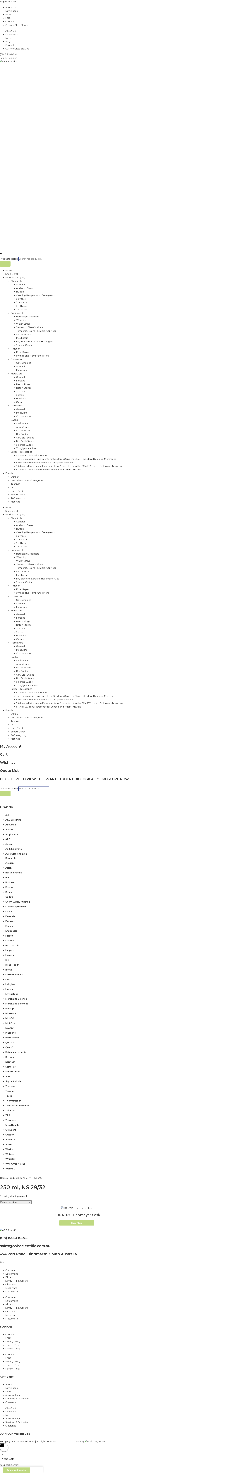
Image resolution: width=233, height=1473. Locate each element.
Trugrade (10, 1120)
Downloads (11, 11)
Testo (8, 1096)
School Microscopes (21, 452)
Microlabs (10, 1013)
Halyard (9, 950)
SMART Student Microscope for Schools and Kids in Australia (48, 469)
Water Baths (23, 324)
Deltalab (10, 916)
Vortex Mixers (23, 334)
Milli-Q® (9, 1018)
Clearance (10, 1402)
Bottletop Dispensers (27, 316)
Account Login (13, 1395)
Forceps (20, 380)
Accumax (10, 824)
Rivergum (10, 1057)
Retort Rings (23, 384)
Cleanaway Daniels (15, 906)
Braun (8, 892)
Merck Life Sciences (16, 1003)
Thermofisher (13, 1100)
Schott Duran (18, 494)
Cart (4, 754)
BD (7, 877)
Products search (9, 259)
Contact (9, 21)
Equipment (17, 313)
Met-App (15, 501)
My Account (10, 746)
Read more (76, 1223)
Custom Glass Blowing (17, 25)
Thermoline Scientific (17, 1105)
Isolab (8, 969)
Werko (9, 1149)
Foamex (9, 940)
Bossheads (22, 398)
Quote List (9, 770)
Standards (21, 302)
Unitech (9, 1134)
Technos (15, 484)
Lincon (9, 989)
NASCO (9, 1028)
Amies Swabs (23, 427)
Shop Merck (11, 274)
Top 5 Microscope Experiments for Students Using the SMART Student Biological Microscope (66, 459)
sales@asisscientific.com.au (25, 1246)
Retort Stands (23, 388)
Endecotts (11, 931)
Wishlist (7, 762)
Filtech (9, 936)
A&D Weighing (18, 498)
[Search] (5, 264)
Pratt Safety (12, 1037)
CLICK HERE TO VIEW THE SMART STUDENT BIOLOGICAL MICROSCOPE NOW (64, 779)
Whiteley (10, 1159)
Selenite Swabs (24, 445)
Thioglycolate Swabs (27, 448)
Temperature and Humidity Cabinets (36, 331)
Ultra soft (10, 1130)
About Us (10, 7)
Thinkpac (10, 1110)
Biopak (9, 887)
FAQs (8, 18)
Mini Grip (10, 1023)
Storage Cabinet (25, 345)
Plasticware (17, 405)
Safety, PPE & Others (16, 1281)
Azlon (8, 868)
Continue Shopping (16, 1470)
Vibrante (10, 1139)
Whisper (10, 1154)
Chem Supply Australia (17, 902)
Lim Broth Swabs (25, 441)
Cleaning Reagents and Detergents (35, 295)
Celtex (9, 897)
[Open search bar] (1, 255)
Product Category (15, 277)
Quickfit (9, 1047)
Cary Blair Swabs (25, 437)
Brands (9, 473)
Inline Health (12, 965)
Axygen (9, 863)
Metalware (16, 373)
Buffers (20, 291)
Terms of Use (12, 1345)
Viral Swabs (22, 423)
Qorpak (15, 477)
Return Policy (12, 1348)
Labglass (10, 984)
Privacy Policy (12, 1341)
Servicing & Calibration (17, 1398)
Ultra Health (12, 1125)
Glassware (16, 359)
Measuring (22, 370)
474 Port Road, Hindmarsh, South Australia (38, 1254)
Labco (8, 979)
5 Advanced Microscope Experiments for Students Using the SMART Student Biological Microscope (69, 466)
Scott (8, 1076)
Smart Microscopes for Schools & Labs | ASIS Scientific (44, 462)
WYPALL (10, 1168)
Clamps (20, 402)
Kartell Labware (14, 974)
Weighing (21, 320)
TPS (7, 1115)
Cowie (9, 911)
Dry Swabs (22, 434)
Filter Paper (22, 352)
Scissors (20, 395)
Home (8, 270)
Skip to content (8, 1)
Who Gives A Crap (15, 1164)
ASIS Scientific (13, 849)
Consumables (23, 363)
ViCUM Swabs (23, 430)
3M (7, 815)
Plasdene (10, 1033)
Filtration (15, 348)
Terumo (9, 1091)
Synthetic (21, 306)
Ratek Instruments (15, 1052)
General (20, 284)
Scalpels (20, 391)
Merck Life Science (16, 999)
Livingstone (11, 994)
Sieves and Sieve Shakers (29, 327)
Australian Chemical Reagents (27, 480)
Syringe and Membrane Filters (32, 356)
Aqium (9, 844)
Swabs (14, 420)
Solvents (20, 299)
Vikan (8, 1144)
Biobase (10, 882)
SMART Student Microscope (31, 455)
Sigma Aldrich (13, 1081)
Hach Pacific (17, 491)
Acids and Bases (24, 288)
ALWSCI (9, 829)
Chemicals (16, 281)
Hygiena (10, 955)
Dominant (10, 921)
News (8, 14)
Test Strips (21, 309)
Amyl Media (11, 834)
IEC (12, 487)
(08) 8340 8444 (14, 1238)
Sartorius (10, 1067)
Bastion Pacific (13, 872)
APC (7, 839)
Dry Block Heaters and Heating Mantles (37, 341)
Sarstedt (10, 1062)
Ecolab (9, 926)
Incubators (22, 338)
